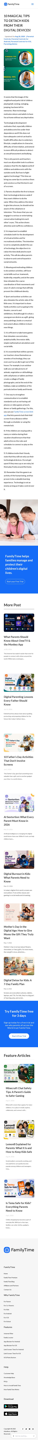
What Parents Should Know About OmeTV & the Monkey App (17, 640)
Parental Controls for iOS (21, 41)
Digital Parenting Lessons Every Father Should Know (18, 700)
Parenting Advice (10, 44)
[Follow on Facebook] (23, 1429)
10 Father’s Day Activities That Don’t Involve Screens (18, 760)
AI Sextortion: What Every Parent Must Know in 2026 (19, 820)
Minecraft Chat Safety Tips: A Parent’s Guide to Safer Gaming (18, 1092)
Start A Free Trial (19, 1036)
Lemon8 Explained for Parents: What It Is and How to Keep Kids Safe (19, 1148)
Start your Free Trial (15, 581)
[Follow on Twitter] (26, 1429)
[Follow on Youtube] (29, 1429)
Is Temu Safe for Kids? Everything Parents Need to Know (18, 1206)
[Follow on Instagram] (33, 1429)
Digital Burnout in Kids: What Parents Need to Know (17, 877)
